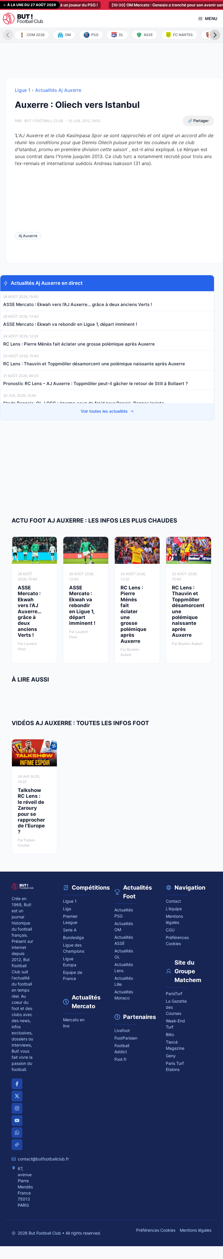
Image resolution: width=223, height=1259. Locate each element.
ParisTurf (174, 993)
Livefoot (122, 1030)
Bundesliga (73, 937)
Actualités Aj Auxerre (58, 90)
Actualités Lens (123, 967)
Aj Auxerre (28, 235)
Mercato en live (73, 1022)
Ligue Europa (69, 961)
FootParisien (125, 1038)
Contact (173, 901)
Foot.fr (120, 1059)
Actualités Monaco (123, 994)
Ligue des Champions (73, 948)
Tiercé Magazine (175, 1045)
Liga (67, 908)
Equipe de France (72, 975)
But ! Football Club (43, 121)
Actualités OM (123, 926)
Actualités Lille (123, 981)
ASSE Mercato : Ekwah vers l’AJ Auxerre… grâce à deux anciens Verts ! (77, 304)
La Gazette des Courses (176, 1007)
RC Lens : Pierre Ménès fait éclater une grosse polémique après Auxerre (79, 344)
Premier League (70, 919)
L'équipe (174, 908)
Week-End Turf (175, 1023)
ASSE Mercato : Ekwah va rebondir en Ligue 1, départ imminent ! (70, 324)
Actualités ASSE (123, 940)
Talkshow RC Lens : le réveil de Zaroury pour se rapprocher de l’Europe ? (31, 811)
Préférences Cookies (155, 1230)
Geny (171, 1055)
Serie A (69, 929)
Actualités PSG (123, 912)
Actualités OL (123, 953)
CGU (170, 929)
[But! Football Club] (23, 18)
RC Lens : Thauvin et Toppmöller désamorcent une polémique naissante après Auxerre (94, 363)
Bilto (170, 1034)
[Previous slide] (8, 35)
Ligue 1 (22, 90)
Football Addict (121, 1048)
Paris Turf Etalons (175, 1066)
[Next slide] (215, 35)
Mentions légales (174, 919)
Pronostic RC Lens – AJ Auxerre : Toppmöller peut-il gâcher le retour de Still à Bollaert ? (95, 383)
